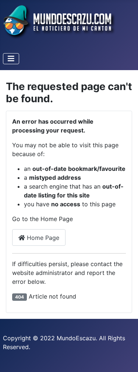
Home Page (42, 237)
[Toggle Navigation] (11, 58)
